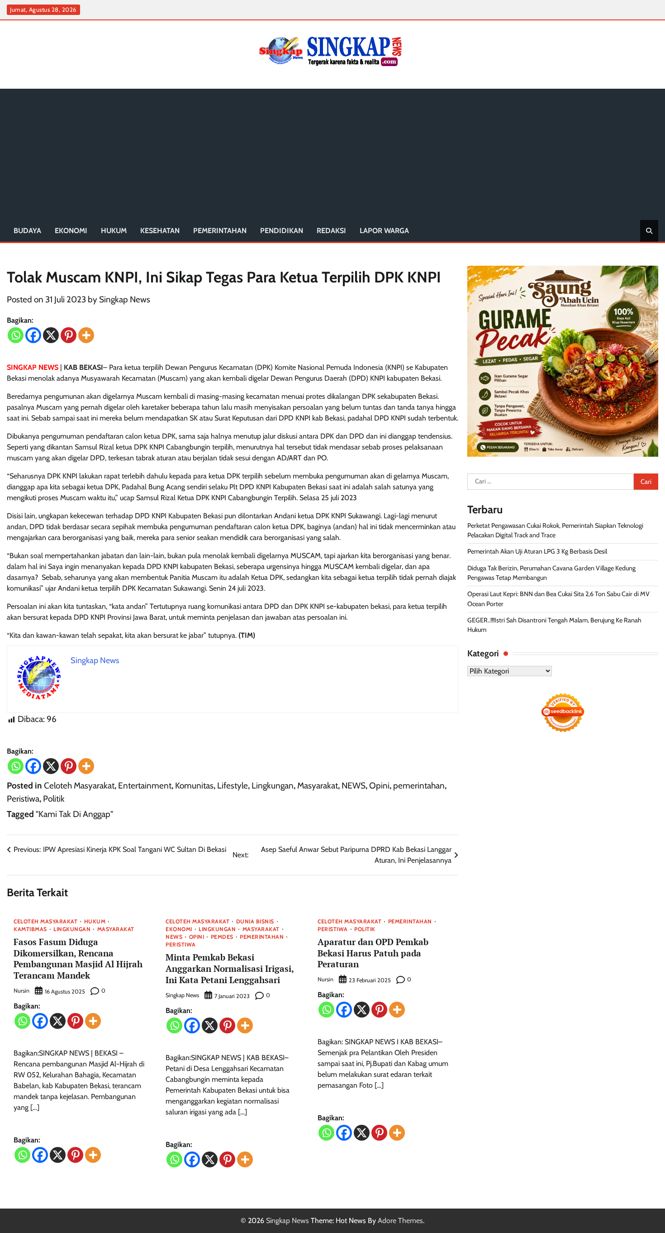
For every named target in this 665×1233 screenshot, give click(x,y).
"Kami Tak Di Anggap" (74, 814)
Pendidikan (281, 230)
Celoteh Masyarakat (79, 785)
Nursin (21, 990)
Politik (54, 798)
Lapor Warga (384, 230)
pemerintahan (220, 230)
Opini (379, 785)
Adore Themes (400, 1220)
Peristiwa (23, 798)
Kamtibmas (30, 929)
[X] (51, 335)
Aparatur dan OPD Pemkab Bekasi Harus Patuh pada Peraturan (373, 953)
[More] (86, 335)
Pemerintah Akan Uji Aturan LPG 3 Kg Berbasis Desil (537, 551)
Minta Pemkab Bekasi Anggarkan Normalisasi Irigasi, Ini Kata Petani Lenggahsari (230, 968)
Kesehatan (160, 230)
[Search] (649, 231)
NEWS (354, 785)
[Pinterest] (68, 335)
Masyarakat (317, 785)
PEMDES (222, 937)
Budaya (27, 230)
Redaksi (331, 230)
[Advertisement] (332, 152)
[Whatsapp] (16, 335)
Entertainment (144, 785)
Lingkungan (273, 785)
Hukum (114, 230)
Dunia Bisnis (255, 921)
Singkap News (124, 299)
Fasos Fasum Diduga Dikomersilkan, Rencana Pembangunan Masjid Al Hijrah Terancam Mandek (78, 958)
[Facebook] (33, 335)
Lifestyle (232, 785)
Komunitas (194, 785)
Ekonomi (71, 230)
